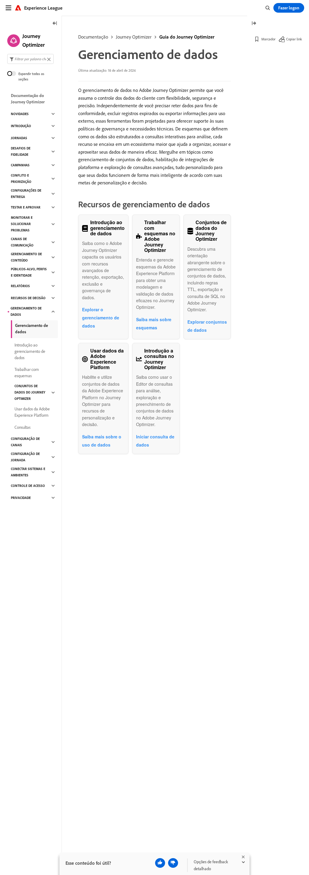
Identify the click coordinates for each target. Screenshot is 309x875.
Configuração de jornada (25, 457)
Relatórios (20, 286)
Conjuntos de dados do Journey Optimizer (29, 392)
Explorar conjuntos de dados (207, 326)
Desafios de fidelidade (20, 151)
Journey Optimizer (133, 37)
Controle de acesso (28, 486)
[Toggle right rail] (253, 23)
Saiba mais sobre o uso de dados (101, 441)
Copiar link (294, 39)
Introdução (21, 126)
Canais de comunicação (22, 242)
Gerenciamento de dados (26, 311)
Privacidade (21, 498)
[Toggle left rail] (55, 23)
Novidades (20, 114)
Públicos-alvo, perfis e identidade (29, 272)
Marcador (268, 39)
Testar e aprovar (25, 207)
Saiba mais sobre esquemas (153, 323)
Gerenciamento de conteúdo (26, 257)
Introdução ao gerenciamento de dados (29, 351)
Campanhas (20, 165)
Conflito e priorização (21, 178)
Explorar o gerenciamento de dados (100, 317)
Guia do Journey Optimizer (187, 37)
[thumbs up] (160, 863)
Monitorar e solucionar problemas (22, 223)
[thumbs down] (173, 863)
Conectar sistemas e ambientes (28, 472)
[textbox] (30, 59)
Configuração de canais (25, 442)
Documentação (93, 37)
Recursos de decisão (28, 298)
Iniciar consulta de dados (155, 441)
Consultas (22, 427)
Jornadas (19, 138)
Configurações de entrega (26, 193)
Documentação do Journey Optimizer (28, 99)
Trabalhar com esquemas (26, 372)
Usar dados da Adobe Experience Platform (32, 412)
